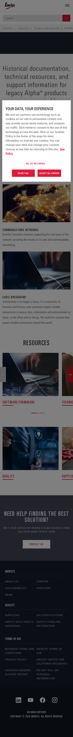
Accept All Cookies (49, 173)
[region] (36, 141)
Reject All (23, 173)
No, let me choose (35, 163)
